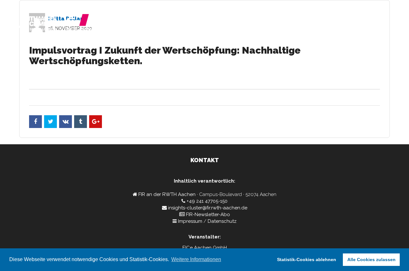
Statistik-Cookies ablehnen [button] (306, 259)
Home (247, 24)
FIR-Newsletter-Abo (208, 214)
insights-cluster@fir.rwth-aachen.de (207, 208)
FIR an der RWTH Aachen (167, 194)
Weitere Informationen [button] (196, 259)
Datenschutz (222, 221)
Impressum (190, 221)
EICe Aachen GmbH (204, 248)
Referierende (313, 24)
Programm (275, 24)
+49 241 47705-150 (207, 201)
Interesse (376, 24)
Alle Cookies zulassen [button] (371, 259)
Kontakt (347, 24)
